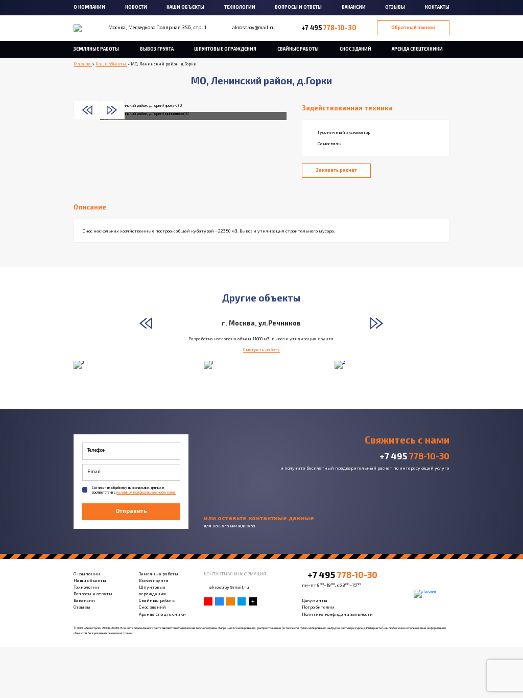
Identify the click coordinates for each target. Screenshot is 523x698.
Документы (314, 600)
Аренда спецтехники (417, 49)
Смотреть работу (261, 349)
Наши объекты (185, 7)
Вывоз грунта (157, 49)
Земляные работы (96, 49)
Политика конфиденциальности (337, 614)
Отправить (131, 510)
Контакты (437, 7)
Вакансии (354, 7)
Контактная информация (235, 573)
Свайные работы (298, 49)
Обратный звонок (413, 27)
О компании (89, 7)
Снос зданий (355, 49)
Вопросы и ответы (298, 7)
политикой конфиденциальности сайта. (146, 492)
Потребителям (318, 607)
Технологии (239, 7)
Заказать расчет (336, 170)
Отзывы (395, 7)
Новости (136, 7)
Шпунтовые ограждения (225, 49)
